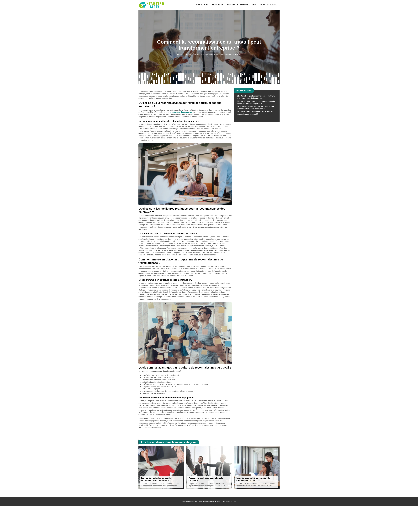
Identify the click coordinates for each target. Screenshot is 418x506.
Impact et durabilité (270, 5)
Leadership (217, 5)
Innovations (202, 5)
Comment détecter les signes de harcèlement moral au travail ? (156, 479)
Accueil (179, 54)
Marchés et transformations (241, 5)
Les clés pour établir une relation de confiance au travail (253, 479)
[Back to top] (412, 500)
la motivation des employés (181, 112)
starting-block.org (190, 501)
